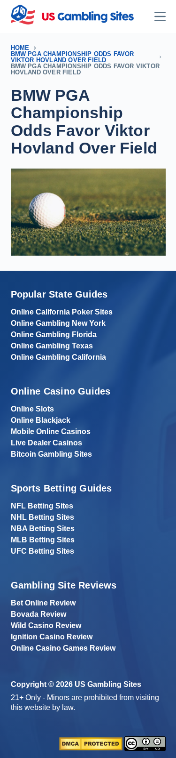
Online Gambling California (58, 357)
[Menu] (160, 16)
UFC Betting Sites (42, 551)
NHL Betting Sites (42, 517)
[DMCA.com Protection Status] (90, 743)
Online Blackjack (40, 420)
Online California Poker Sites (62, 312)
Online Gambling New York (58, 323)
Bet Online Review (43, 603)
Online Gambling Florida (54, 335)
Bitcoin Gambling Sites (51, 454)
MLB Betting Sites (43, 540)
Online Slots (32, 409)
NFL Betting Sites (42, 506)
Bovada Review (38, 614)
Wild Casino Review (46, 625)
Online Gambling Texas (52, 346)
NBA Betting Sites (43, 528)
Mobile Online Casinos (51, 431)
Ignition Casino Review (51, 637)
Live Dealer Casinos (46, 443)
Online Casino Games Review (63, 648)
